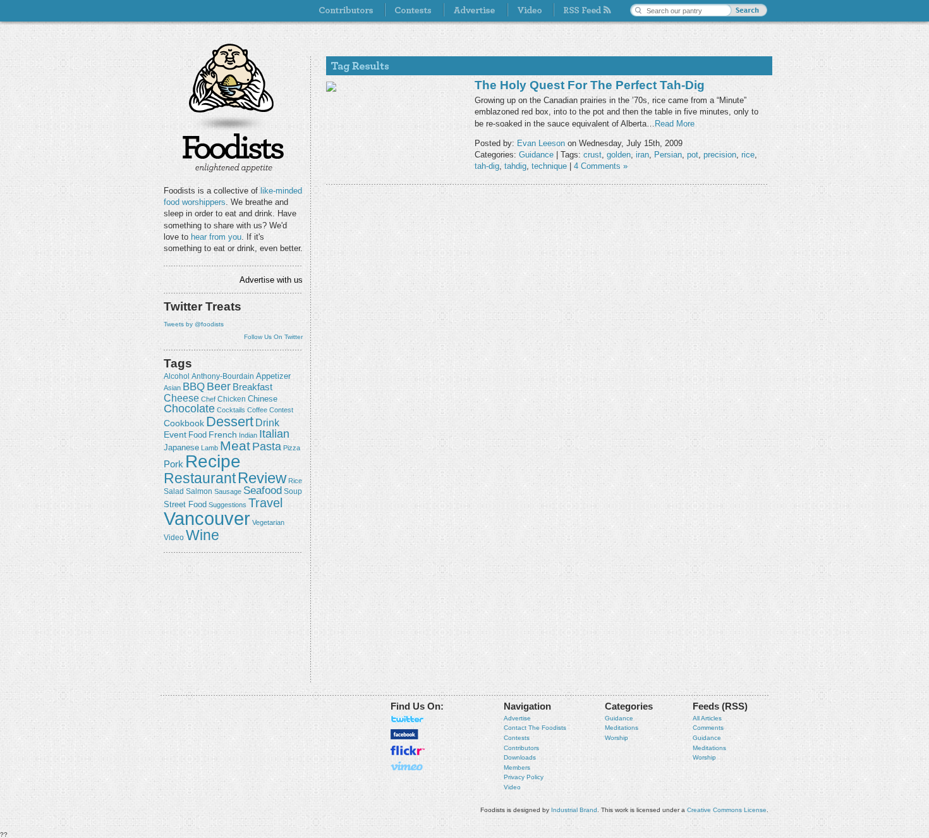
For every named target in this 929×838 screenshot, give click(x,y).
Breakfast (252, 386)
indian (248, 435)
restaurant (200, 478)
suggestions (227, 504)
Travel (265, 502)
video (174, 537)
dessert (229, 421)
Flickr (408, 750)
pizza (291, 448)
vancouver (207, 518)
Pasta (266, 446)
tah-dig (487, 166)
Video (512, 787)
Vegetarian (268, 522)
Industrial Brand (574, 809)
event (175, 434)
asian (172, 387)
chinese (262, 399)
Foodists (233, 152)
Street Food (185, 504)
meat (235, 445)
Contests (517, 737)
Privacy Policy (523, 776)
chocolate (189, 408)
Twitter (408, 719)
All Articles (707, 718)
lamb (209, 448)
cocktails (231, 410)
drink (267, 422)
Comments (708, 727)
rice (295, 480)
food (197, 435)
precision (719, 154)
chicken (231, 399)
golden (619, 154)
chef (208, 399)
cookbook (184, 423)
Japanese (181, 447)
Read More (675, 123)
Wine (202, 535)
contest (281, 410)
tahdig (515, 166)
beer (219, 386)
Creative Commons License (727, 809)
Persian (668, 154)
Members (517, 767)
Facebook (404, 734)
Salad (174, 491)
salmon (199, 491)
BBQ (194, 387)
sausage (227, 491)
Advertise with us (271, 280)
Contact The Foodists (535, 727)
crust (592, 154)
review (262, 477)
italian (274, 434)
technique (549, 166)
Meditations (621, 727)
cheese (181, 398)
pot (692, 154)
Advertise (517, 718)
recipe (213, 461)
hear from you (216, 237)
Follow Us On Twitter (273, 336)
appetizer (273, 376)
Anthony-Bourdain (222, 376)
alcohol (177, 376)
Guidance (536, 154)
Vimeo (408, 765)
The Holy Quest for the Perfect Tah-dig (590, 85)
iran (642, 154)
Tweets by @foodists (194, 324)
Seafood (262, 490)
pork (173, 464)
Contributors (521, 747)
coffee (257, 410)
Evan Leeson (541, 143)
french (223, 434)
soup (293, 491)
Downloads (520, 757)
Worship (616, 737)
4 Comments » (601, 166)
